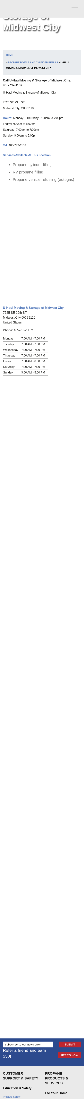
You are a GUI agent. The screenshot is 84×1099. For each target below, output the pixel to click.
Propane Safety (12, 1096)
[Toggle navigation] (76, 8)
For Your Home (56, 1093)
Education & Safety (17, 1088)
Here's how (69, 1055)
